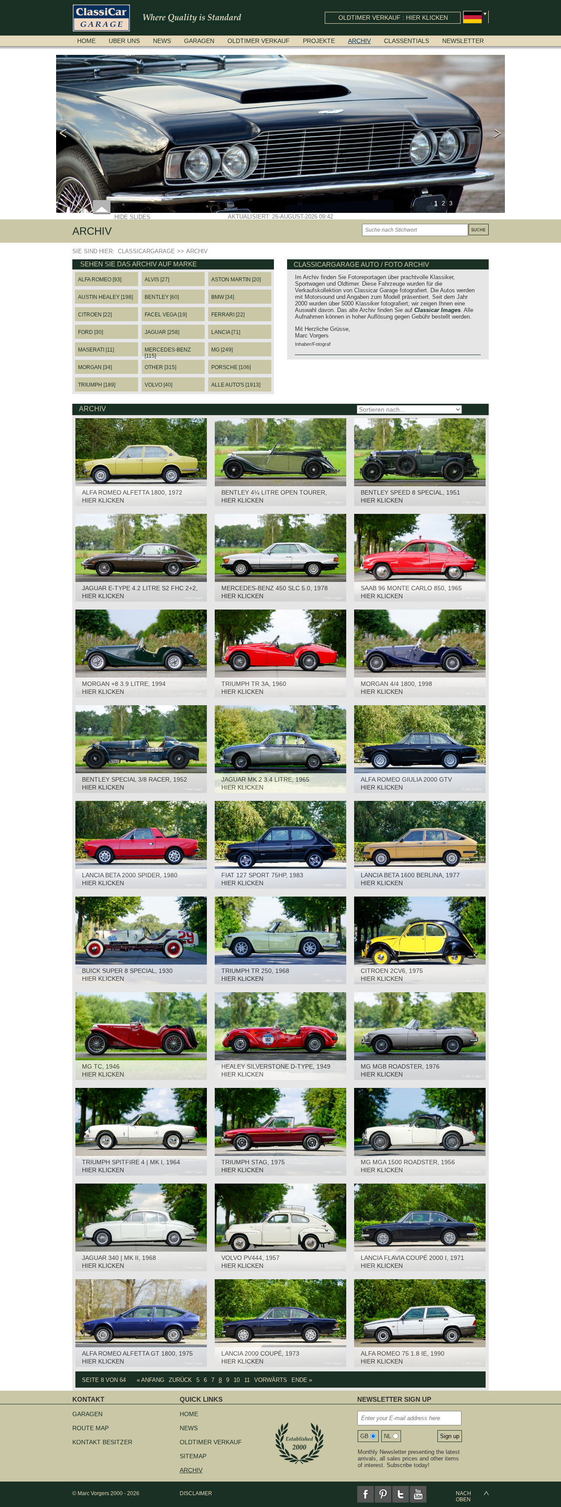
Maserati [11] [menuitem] (96, 350)
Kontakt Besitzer (102, 1442)
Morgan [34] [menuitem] (95, 367)
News (162, 40)
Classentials (406, 40)
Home (86, 40)
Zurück (180, 1380)
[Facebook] (365, 1494)
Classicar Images (437, 310)
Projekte (319, 40)
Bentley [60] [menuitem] (162, 297)
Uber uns (124, 40)
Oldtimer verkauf (258, 40)
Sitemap (193, 1456)
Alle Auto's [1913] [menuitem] (235, 385)
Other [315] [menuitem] (160, 367)
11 (247, 1380)
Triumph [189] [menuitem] (96, 385)
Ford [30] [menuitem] (90, 332)
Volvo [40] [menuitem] (158, 385)
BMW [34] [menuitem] (222, 297)
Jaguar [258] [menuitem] (162, 332)
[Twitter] (400, 1494)
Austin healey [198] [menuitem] (105, 297)
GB (364, 1436)
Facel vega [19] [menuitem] (166, 315)
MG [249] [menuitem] (222, 350)
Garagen (199, 40)
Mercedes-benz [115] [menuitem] (168, 351)
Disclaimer (196, 1493)
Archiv (359, 40)
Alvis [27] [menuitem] (157, 279)
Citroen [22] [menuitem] (95, 315)
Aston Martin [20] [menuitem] (236, 279)
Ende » (301, 1380)
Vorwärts (270, 1380)
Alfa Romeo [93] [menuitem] (99, 279)
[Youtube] (418, 1494)
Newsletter (463, 40)
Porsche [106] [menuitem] (231, 367)
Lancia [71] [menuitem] (225, 332)
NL (387, 1436)
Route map (90, 1428)
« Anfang (150, 1380)
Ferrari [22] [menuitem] (228, 315)
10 (237, 1380)
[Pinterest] (383, 1494)
